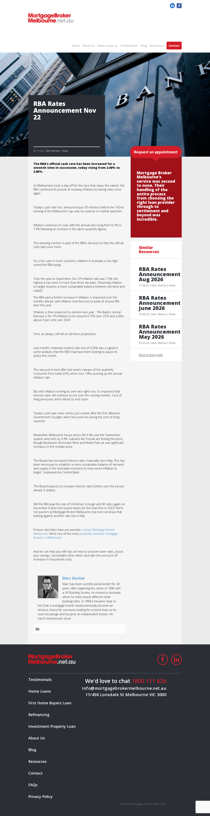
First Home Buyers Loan (49, 702)
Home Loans (105, 45)
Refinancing (38, 714)
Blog (144, 45)
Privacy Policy (40, 796)
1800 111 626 (149, 681)
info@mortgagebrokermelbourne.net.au (124, 688)
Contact (174, 45)
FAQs (33, 784)
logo (50, 18)
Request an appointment (156, 151)
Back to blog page (151, 355)
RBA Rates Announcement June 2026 (158, 303)
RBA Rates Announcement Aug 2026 (158, 274)
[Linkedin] (37, 629)
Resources (157, 45)
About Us (88, 45)
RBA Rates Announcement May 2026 (158, 331)
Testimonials (129, 45)
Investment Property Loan (52, 726)
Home (76, 45)
